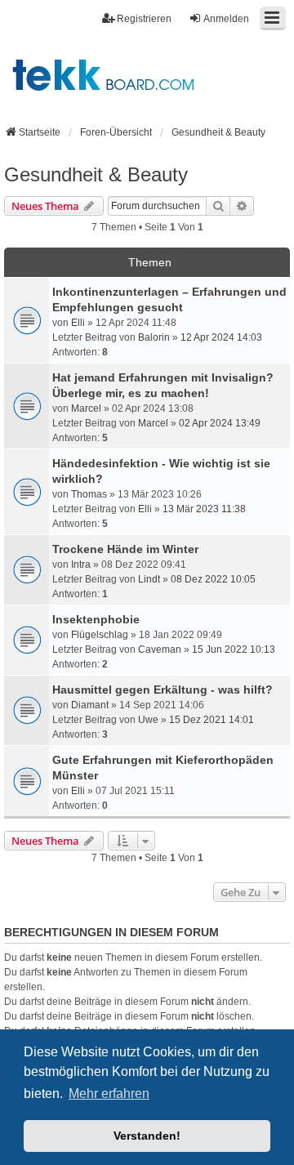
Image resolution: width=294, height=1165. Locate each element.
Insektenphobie (96, 619)
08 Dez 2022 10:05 (213, 579)
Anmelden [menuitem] (226, 19)
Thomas (89, 494)
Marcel (86, 408)
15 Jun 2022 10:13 (233, 649)
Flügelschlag (99, 635)
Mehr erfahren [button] (109, 1093)
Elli (78, 322)
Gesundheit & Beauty (96, 174)
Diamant (90, 705)
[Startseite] (147, 74)
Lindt (149, 579)
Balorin (154, 337)
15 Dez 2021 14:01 (211, 719)
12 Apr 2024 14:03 (221, 337)
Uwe (148, 719)
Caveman (159, 649)
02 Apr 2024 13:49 (220, 423)
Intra (81, 564)
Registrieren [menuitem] (144, 19)
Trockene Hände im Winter (125, 549)
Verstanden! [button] (147, 1135)
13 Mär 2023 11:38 (204, 509)
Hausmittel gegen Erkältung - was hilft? (162, 689)
